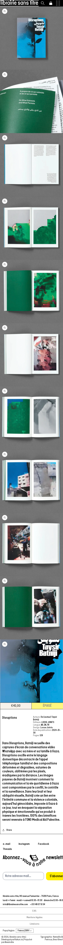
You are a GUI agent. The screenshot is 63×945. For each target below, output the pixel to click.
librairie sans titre (17, 937)
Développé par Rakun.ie (12, 939)
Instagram (24, 844)
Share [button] (9, 830)
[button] (43, 3)
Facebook (43, 844)
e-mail (6, 844)
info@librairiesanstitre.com (15, 904)
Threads (7, 849)
